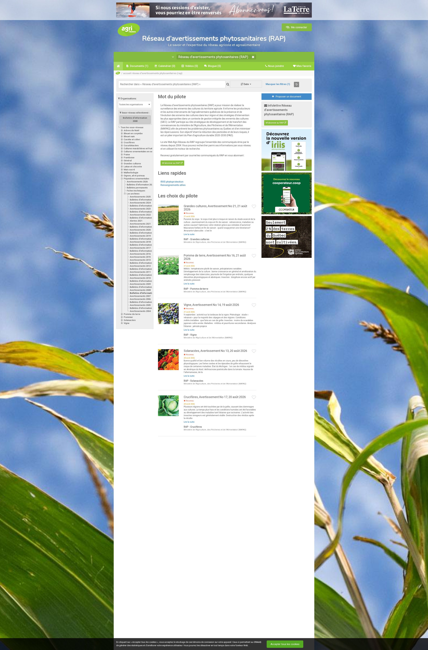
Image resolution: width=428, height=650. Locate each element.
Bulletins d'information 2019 (143, 239)
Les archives (133, 193)
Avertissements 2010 (140, 278)
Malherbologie (131, 172)
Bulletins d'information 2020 (143, 233)
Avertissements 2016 (140, 254)
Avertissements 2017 (140, 248)
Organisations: (128, 98)
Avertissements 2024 (140, 202)
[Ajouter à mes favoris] (254, 206)
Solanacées (130, 320)
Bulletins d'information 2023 (143, 211)
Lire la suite (189, 234)
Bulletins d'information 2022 (143, 217)
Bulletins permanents (137, 187)
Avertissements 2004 (140, 311)
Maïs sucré (129, 169)
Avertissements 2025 (140, 196)
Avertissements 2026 (137, 181)
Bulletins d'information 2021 (143, 227)
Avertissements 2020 (140, 230)
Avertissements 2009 (140, 284)
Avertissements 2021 (140, 224)
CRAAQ (257, 642)
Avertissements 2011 (140, 272)
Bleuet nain (129, 136)
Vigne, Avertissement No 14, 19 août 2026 (211, 305)
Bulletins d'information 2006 (143, 302)
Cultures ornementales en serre (139, 151)
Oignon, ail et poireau (134, 175)
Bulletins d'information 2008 (145, 293)
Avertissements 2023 (140, 208)
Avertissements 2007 (140, 296)
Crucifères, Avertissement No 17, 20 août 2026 (215, 397)
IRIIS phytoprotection (171, 181)
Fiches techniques (136, 190)
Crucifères (129, 142)
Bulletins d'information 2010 (143, 281)
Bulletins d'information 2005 (143, 308)
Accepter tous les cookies (285, 644)
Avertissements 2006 (140, 299)
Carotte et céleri (132, 139)
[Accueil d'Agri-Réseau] (128, 29)
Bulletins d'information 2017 (143, 251)
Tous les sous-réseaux (132, 127)
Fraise (127, 154)
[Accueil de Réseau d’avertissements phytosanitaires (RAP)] (118, 66)
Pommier (128, 317)
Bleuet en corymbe (133, 133)
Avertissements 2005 (140, 305)
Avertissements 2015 (140, 257)
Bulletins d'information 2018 (143, 245)
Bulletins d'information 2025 (143, 199)
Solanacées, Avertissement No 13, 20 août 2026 (215, 351)
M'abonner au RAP (171, 163)
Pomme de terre (132, 314)
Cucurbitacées (131, 145)
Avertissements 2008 (140, 290)
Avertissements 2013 (140, 260)
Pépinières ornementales (136, 178)
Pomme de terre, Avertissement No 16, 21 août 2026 (215, 257)
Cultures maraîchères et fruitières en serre (145, 148)
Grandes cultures (132, 163)
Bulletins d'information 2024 (143, 205)
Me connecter (298, 27)
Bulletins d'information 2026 (140, 184)
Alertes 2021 (136, 221)
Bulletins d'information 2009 (143, 287)
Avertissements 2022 (140, 214)
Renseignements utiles (173, 185)
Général (128, 160)
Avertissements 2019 (140, 236)
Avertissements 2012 (140, 266)
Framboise (129, 157)
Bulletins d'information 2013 (143, 263)
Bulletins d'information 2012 (143, 269)
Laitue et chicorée (133, 166)
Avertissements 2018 (140, 242)
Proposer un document (288, 96)
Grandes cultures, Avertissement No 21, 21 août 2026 (215, 207)
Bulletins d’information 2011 (143, 275)
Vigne (126, 323)
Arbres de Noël (131, 130)
